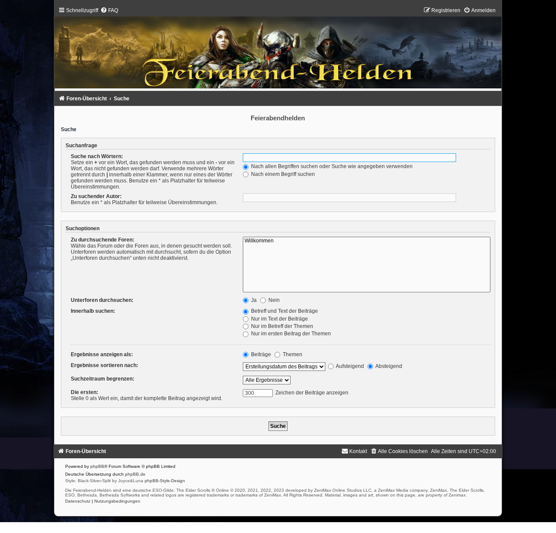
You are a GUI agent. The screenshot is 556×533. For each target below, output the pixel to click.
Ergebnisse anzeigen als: (102, 354)
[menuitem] (109, 10)
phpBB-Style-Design (165, 480)
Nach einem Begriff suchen (282, 174)
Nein (273, 300)
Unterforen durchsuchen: (102, 300)
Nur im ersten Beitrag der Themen (290, 334)
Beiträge (260, 354)
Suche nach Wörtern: (97, 156)
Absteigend (388, 366)
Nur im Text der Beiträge (279, 319)
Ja (253, 300)
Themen (291, 354)
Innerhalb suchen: (93, 311)
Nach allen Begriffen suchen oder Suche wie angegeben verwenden (331, 166)
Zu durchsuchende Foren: (102, 240)
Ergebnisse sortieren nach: (104, 365)
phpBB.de (135, 474)
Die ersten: (84, 392)
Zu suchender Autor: (96, 196)
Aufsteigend (349, 366)
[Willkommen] (367, 241)
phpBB (97, 466)
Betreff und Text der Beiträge (284, 311)
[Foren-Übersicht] (278, 51)
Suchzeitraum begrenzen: (102, 379)
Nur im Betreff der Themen (281, 326)
